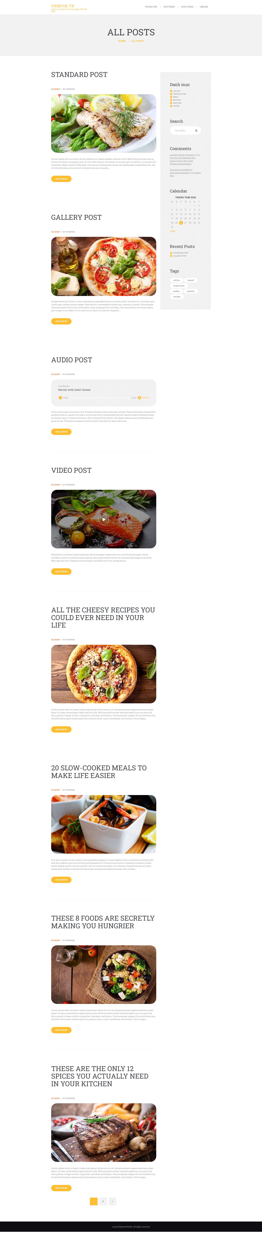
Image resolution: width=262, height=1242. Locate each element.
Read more (61, 179)
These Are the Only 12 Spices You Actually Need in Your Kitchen (99, 1076)
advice (176, 280)
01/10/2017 (55, 89)
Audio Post (71, 360)
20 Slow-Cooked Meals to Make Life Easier (99, 771)
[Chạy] (60, 397)
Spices (176, 106)
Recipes (177, 100)
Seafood (177, 103)
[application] (103, 397)
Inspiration (179, 94)
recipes (176, 296)
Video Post (71, 470)
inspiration (179, 285)
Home (121, 41)
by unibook (68, 89)
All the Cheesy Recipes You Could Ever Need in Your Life (103, 617)
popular (191, 291)
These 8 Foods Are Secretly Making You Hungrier (103, 922)
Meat (175, 97)
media (176, 291)
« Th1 (172, 231)
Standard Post (79, 74)
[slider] (145, 397)
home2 (190, 280)
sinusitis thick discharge (182, 155)
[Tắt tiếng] (139, 397)
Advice (176, 91)
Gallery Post (76, 217)
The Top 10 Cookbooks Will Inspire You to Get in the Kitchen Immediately (183, 161)
